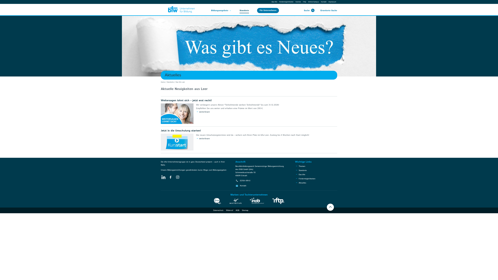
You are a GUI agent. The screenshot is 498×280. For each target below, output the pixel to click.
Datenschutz (218, 210)
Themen (302, 166)
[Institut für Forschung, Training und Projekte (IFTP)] (278, 201)
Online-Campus (313, 2)
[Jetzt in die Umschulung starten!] (177, 142)
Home (163, 82)
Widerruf (229, 210)
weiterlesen (204, 111)
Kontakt (323, 2)
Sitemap (245, 210)
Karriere (298, 2)
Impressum (332, 2)
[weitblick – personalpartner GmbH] (235, 202)
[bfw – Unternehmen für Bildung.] (178, 9)
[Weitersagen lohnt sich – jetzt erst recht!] (177, 113)
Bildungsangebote (219, 10)
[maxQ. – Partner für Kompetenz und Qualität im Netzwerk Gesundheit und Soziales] (217, 201)
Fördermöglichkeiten (286, 2)
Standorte (244, 10)
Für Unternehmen (268, 10)
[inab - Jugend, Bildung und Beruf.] (257, 201)
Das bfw (274, 2)
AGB (237, 210)
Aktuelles (302, 183)
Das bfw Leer (180, 82)
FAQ (304, 2)
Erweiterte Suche (328, 10)
